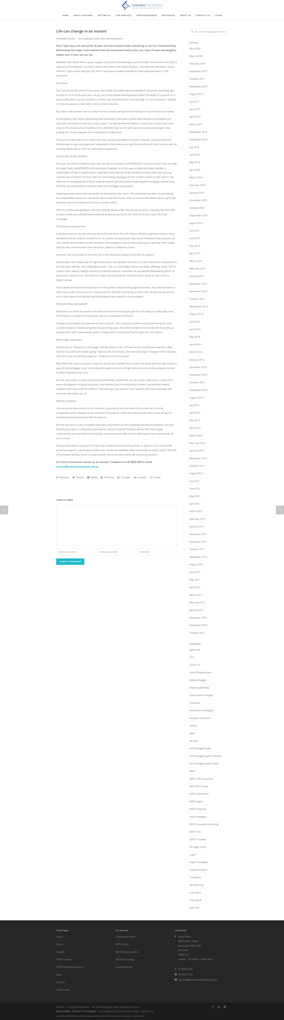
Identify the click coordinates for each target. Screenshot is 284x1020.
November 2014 (198, 291)
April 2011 (194, 587)
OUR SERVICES (123, 15)
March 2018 (195, 56)
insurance (194, 702)
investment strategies (201, 710)
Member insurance (199, 718)
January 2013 (196, 450)
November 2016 (198, 132)
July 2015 (194, 230)
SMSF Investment (199, 793)
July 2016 (194, 147)
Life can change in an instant (81, 31)
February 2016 (197, 185)
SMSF (192, 771)
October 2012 (196, 465)
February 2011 (197, 602)
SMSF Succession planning (204, 824)
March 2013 (195, 435)
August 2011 (196, 564)
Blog (58, 974)
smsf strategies (197, 816)
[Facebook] (213, 1007)
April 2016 (194, 170)
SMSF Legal (195, 801)
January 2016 (196, 192)
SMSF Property (197, 809)
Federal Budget (197, 680)
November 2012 (198, 458)
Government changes (201, 695)
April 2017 (194, 116)
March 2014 (195, 352)
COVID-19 (194, 665)
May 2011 (194, 579)
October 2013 (196, 382)
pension (193, 740)
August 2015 (196, 223)
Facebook (63, 477)
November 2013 (198, 374)
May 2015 (194, 245)
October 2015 (196, 208)
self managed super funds (203, 763)
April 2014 (194, 344)
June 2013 (194, 412)
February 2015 (197, 268)
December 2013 (198, 367)
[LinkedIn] (219, 1007)
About (59, 944)
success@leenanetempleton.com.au (77, 466)
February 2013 (197, 443)
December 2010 (198, 617)
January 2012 (196, 526)
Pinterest (108, 477)
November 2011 (198, 541)
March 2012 (195, 511)
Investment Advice (125, 936)
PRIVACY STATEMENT (84, 1011)
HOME (65, 15)
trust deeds (195, 900)
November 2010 (198, 625)
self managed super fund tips (205, 756)
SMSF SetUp (122, 944)
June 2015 (194, 238)
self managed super (89, 38)
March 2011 (195, 595)
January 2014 (196, 359)
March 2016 (195, 177)
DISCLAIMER (63, 1011)
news (192, 733)
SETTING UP (104, 15)
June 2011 (194, 572)
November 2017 (198, 71)
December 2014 (198, 283)
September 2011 (198, 557)
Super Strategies (198, 862)
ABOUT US (185, 15)
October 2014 (196, 298)
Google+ (126, 477)
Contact (60, 982)
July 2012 (194, 481)
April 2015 (194, 253)
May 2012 (194, 496)
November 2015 (198, 200)
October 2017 (196, 78)
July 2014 (194, 321)
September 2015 (198, 215)
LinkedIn (142, 477)
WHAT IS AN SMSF (83, 15)
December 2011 (198, 534)
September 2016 (198, 139)
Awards (60, 952)
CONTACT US (203, 15)
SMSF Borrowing (198, 786)
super (192, 854)
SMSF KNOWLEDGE (146, 15)
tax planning (196, 885)
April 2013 (194, 428)
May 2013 (194, 420)
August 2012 (196, 473)
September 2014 (198, 306)
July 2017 (194, 101)
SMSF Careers (64, 959)
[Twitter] (225, 1007)
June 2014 (194, 329)
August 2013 (196, 397)
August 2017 (196, 94)
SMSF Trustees (197, 839)
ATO (191, 657)
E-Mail (156, 477)
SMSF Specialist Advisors (69, 967)
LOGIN (218, 15)
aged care (194, 649)
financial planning (199, 687)
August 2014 (196, 314)
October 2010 (196, 632)
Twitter (79, 477)
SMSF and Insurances (112, 38)
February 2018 (197, 63)
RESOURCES (168, 15)
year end (194, 907)
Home (59, 936)
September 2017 (198, 86)
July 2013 (194, 405)
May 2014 (194, 336)
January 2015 (196, 276)
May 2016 (194, 162)
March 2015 (195, 261)
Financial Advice (124, 967)
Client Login (63, 989)
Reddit (93, 477)
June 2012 (194, 488)
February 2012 (197, 519)
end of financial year (200, 672)
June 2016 (194, 154)
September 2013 (198, 390)
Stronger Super (198, 847)
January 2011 (196, 610)
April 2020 (194, 48)
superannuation (198, 869)
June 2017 (194, 109)
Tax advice (195, 877)
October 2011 (196, 549)
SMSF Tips (195, 831)
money (193, 725)
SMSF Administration (126, 952)
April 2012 (194, 503)
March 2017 (195, 124)
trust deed (195, 892)
